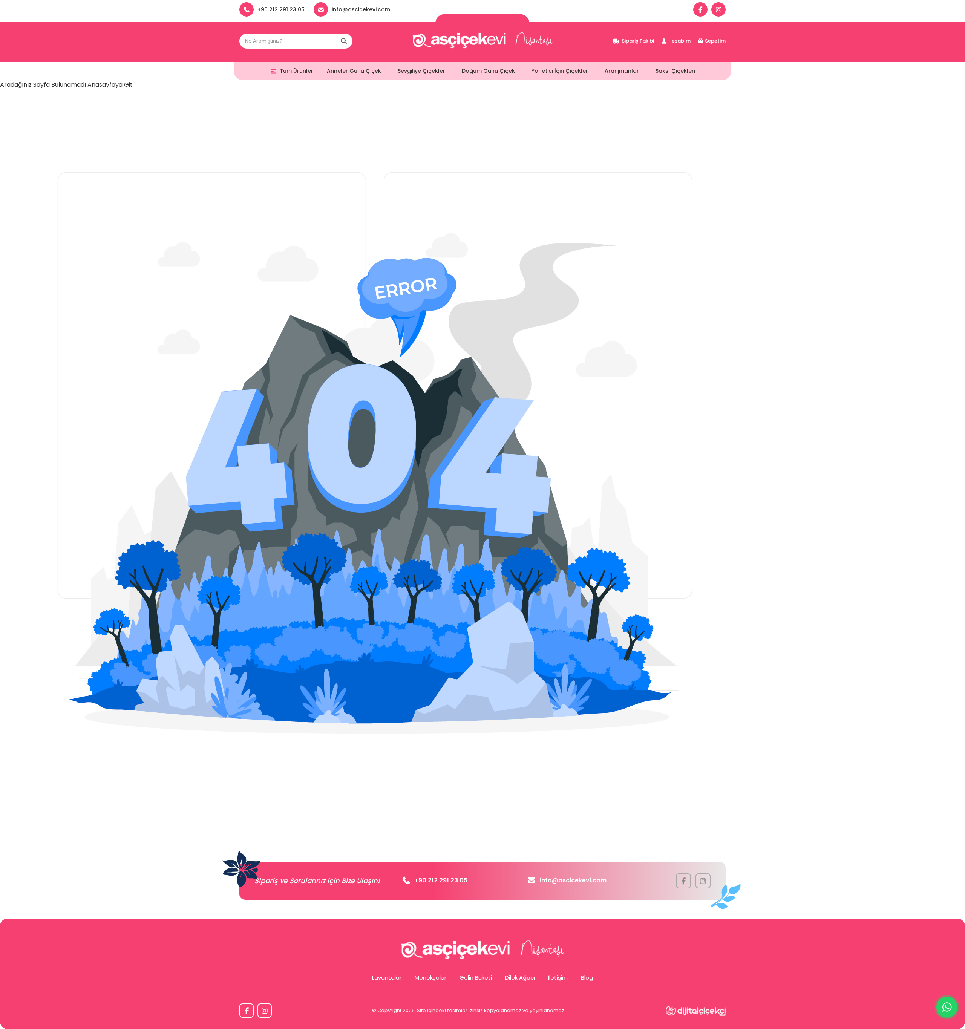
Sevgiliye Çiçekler (421, 71)
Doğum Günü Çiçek (488, 71)
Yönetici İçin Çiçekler (560, 71)
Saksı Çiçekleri (675, 71)
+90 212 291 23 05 (441, 880)
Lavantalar (386, 978)
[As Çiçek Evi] (482, 41)
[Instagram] (718, 9)
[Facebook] (700, 9)
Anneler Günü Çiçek (354, 71)
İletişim (558, 978)
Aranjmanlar (622, 71)
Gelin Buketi (476, 978)
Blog (587, 978)
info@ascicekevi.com (573, 880)
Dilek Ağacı (520, 978)
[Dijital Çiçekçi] (696, 1010)
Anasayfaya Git (110, 84)
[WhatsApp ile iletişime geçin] (946, 1007)
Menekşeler (430, 978)
